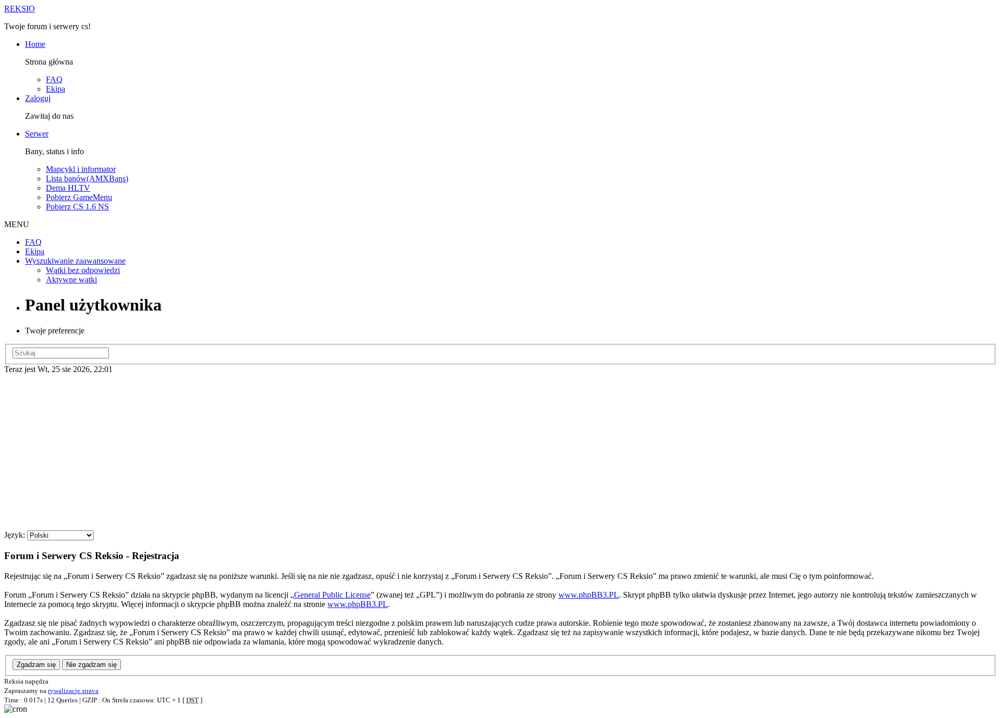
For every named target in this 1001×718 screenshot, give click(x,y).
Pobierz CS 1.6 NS (77, 206)
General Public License (332, 594)
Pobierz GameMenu (79, 197)
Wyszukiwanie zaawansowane (75, 260)
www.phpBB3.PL (588, 594)
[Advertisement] (500, 452)
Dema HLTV (68, 187)
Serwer (36, 133)
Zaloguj (38, 98)
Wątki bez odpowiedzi (83, 270)
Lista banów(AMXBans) (87, 178)
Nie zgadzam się (91, 665)
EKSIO (19, 8)
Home (35, 44)
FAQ (54, 79)
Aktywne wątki (71, 279)
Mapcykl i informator (81, 169)
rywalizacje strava (73, 691)
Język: (14, 534)
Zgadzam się (36, 665)
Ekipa (55, 88)
